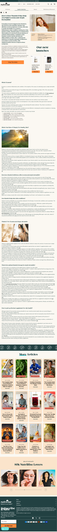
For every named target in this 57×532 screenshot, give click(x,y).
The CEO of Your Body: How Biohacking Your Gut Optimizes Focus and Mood (7, 449)
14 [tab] (30, 490)
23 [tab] (40, 490)
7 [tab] (22, 490)
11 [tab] (27, 490)
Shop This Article (12, 62)
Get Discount (8, 526)
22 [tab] (39, 490)
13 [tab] (29, 490)
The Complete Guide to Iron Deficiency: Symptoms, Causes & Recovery (21, 384)
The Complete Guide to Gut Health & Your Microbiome (49, 383)
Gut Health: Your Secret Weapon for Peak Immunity (49, 448)
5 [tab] (20, 490)
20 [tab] (37, 490)
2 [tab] (17, 490)
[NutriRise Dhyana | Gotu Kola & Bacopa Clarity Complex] (36, 60)
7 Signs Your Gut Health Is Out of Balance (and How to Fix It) (21, 449)
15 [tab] (31, 490)
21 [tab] (38, 490)
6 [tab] (21, 490)
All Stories (8, 9)
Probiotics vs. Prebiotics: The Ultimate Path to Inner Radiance (35, 449)
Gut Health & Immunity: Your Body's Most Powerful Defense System (21, 416)
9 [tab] (25, 490)
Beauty (35, 9)
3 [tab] (18, 490)
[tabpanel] (28, 478)
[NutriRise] (5, 4)
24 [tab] (41, 490)
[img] (32, 518)
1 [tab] (16, 490)
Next (45, 489)
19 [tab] (36, 490)
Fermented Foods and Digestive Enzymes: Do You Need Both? (35, 416)
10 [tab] (26, 490)
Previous (11, 489)
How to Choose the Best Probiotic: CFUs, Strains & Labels (7, 416)
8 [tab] (23, 490)
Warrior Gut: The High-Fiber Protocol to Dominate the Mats (49, 416)
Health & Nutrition (21, 9)
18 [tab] (35, 490)
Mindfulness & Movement (49, 9)
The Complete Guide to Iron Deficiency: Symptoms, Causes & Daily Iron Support (7, 384)
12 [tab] (28, 490)
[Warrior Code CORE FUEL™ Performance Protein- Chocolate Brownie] (49, 60)
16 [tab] (32, 490)
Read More (7, 388)
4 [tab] (19, 490)
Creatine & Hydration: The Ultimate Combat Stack (35, 383)
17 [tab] (33, 490)
